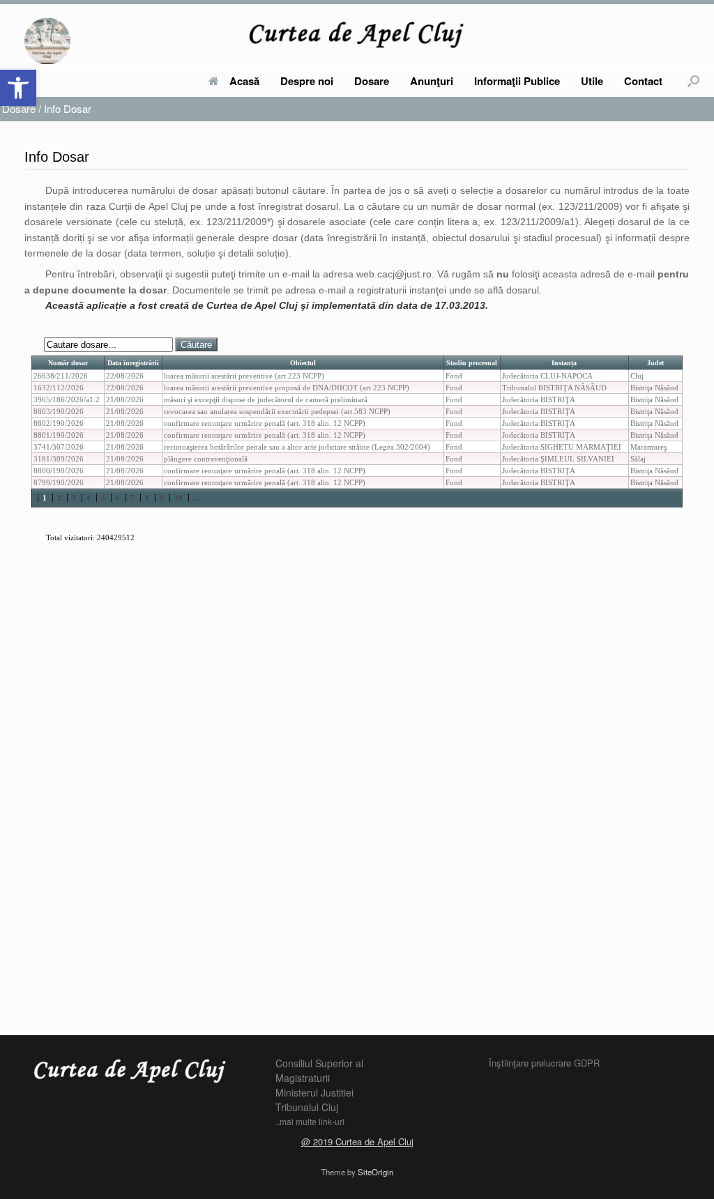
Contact (643, 81)
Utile (592, 81)
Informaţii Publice (517, 81)
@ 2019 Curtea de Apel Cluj (357, 1141)
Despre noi (306, 81)
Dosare (371, 81)
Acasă (244, 81)
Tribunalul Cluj (306, 1107)
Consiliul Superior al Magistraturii (319, 1070)
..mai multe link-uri (309, 1121)
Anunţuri (431, 81)
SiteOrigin (375, 1171)
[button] (18, 88)
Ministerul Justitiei (314, 1092)
